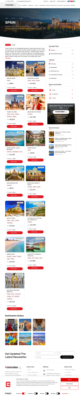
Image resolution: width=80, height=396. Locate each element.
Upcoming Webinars (61, 1)
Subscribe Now (66, 357)
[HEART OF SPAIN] (14, 208)
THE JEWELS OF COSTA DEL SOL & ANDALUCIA (34, 219)
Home (20, 5)
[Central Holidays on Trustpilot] (74, 1)
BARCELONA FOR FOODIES (34, 112)
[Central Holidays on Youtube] (72, 1)
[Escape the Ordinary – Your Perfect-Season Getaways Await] (51, 153)
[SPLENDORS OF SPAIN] (35, 68)
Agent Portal (52, 1)
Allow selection (69, 383)
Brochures (48, 5)
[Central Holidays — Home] (10, 5)
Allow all (69, 379)
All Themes (53, 64)
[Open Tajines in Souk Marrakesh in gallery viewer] (11, 339)
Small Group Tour (33, 202)
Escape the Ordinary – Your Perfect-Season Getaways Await (63, 152)
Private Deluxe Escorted (39, 204)
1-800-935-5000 (10, 1)
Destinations (24, 5)
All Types (52, 50)
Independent (20, 62)
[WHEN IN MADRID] (14, 68)
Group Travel (60, 5)
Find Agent (73, 5)
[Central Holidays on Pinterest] (71, 1)
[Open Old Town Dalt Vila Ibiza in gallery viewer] (25, 339)
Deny (69, 387)
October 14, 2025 (59, 147)
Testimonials (68, 375)
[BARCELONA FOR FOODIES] (35, 102)
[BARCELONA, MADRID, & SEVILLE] (35, 173)
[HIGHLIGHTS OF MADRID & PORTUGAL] (35, 244)
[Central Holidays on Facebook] (68, 1)
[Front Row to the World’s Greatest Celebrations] (51, 133)
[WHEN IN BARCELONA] (14, 173)
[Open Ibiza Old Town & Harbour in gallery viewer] (39, 339)
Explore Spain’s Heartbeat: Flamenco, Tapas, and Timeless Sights (63, 145)
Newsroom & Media (70, 369)
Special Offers (42, 5)
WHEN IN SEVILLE (31, 148)
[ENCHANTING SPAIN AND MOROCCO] (14, 280)
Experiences (30, 5)
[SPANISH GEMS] (14, 244)
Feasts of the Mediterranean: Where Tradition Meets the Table (63, 139)
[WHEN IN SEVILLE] (35, 138)
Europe (13, 18)
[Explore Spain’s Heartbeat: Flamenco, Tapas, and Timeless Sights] (51, 146)
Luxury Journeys (67, 5)
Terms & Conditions (32, 375)
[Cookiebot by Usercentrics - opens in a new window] (8, 394)
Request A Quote (53, 5)
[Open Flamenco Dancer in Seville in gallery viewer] (25, 325)
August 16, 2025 (59, 154)
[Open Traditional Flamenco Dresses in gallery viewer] (11, 325)
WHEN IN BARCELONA (12, 183)
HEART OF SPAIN (11, 218)
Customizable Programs (56, 53)
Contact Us (45, 1)
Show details (65, 393)
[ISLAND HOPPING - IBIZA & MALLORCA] (14, 138)
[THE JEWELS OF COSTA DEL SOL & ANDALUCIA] (35, 208)
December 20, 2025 (60, 141)
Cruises (36, 5)
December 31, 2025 (60, 135)
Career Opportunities (33, 372)
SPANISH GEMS (10, 254)
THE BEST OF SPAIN (12, 112)
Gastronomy (41, 96)
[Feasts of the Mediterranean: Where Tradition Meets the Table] (51, 140)
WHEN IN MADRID (11, 78)
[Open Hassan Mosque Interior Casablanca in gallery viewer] (39, 325)
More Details (17, 91)
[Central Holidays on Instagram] (69, 1)
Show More (8, 58)
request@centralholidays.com (24, 1)
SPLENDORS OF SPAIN (33, 78)
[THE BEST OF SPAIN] (14, 102)
